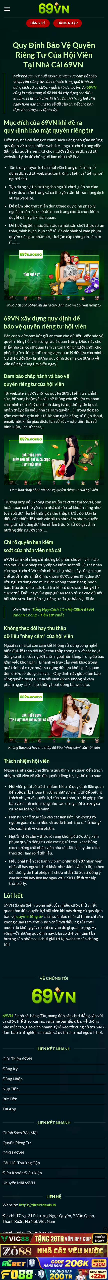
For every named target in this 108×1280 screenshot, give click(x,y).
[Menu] (7, 9)
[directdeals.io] (54, 9)
